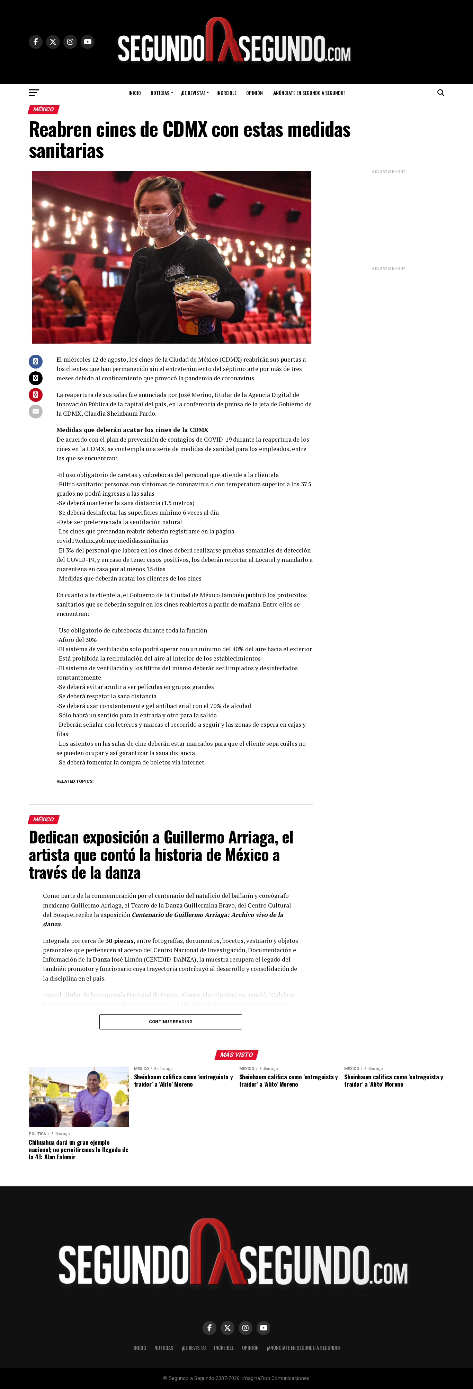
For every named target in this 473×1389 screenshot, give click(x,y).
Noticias (160, 92)
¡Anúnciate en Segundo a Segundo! (309, 92)
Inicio (134, 92)
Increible (226, 92)
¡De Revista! (193, 92)
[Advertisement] (388, 218)
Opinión (254, 92)
